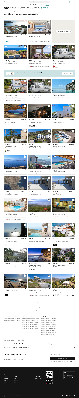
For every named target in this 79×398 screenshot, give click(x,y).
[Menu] (4, 2)
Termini (5, 382)
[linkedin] (72, 396)
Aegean (14, 11)
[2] (44, 307)
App (4, 374)
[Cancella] (48, 2)
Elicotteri (16, 380)
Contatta (5, 376)
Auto (15, 374)
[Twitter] (69, 396)
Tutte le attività (27, 374)
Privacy (60, 362)
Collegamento (37, 376)
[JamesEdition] (10, 2)
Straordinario (16, 386)
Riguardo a (6, 371)
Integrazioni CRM (37, 378)
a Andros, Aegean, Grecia (30, 320)
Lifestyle (16, 389)
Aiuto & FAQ (6, 380)
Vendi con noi (37, 371)
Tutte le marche (27, 371)
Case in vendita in (48, 318)
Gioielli (15, 384)
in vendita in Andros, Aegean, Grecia (12, 318)
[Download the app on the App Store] (49, 380)
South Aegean (20, 11)
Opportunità (6, 378)
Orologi (15, 382)
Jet (15, 378)
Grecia (10, 11)
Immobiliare (6, 11)
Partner (35, 374)
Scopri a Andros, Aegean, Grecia (14, 340)
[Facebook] (64, 396)
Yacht (15, 376)
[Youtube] (67, 396)
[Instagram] (62, 396)
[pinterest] (74, 396)
